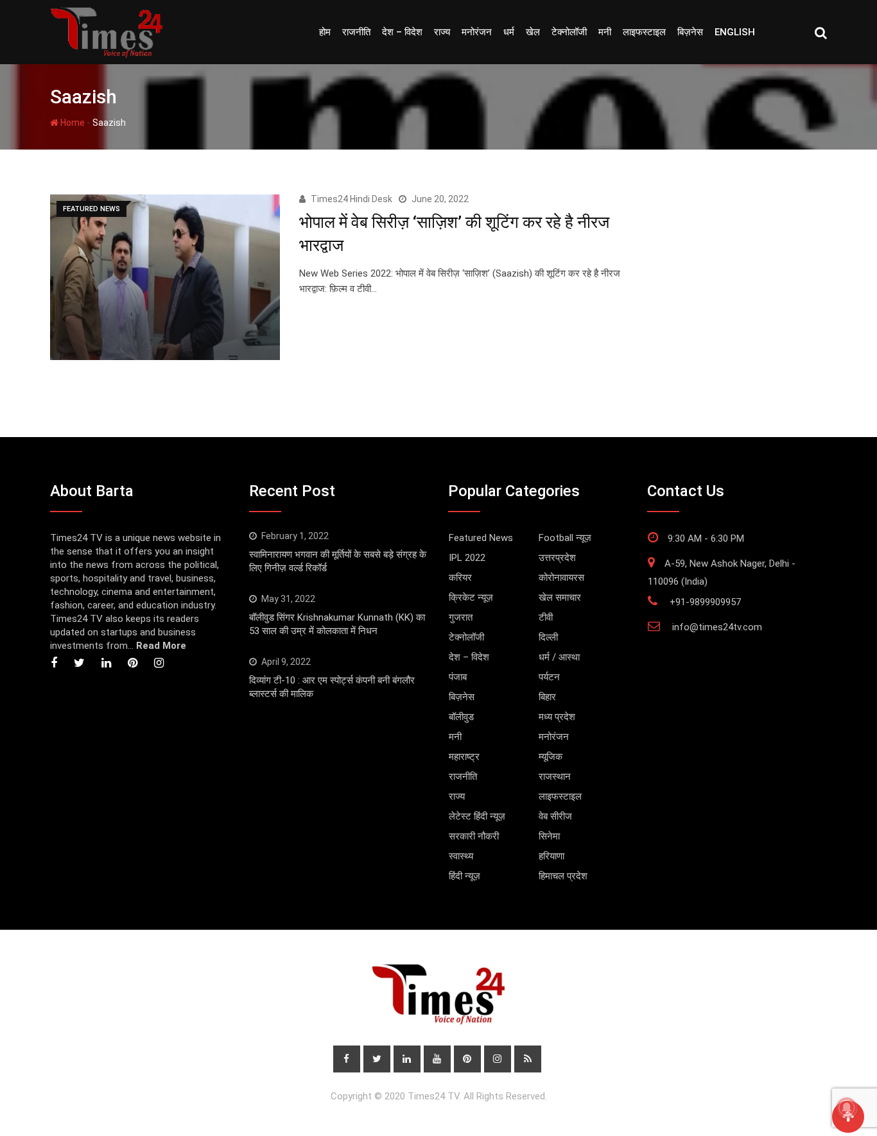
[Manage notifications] (847, 1107)
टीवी (546, 617)
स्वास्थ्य (461, 856)
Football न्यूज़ (565, 538)
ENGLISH (735, 32)
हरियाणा (551, 856)
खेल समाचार (560, 597)
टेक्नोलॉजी (569, 32)
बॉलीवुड (461, 717)
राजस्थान (555, 776)
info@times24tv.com (717, 627)
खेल (533, 32)
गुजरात (461, 617)
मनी (604, 32)
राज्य (442, 32)
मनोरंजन (477, 32)
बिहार (547, 697)
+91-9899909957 (705, 602)
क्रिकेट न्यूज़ (471, 597)
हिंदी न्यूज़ (464, 876)
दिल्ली (548, 637)
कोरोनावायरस (561, 577)
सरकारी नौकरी (474, 836)
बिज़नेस (690, 32)
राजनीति (356, 32)
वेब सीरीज (555, 816)
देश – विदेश (402, 32)
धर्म (508, 32)
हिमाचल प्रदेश (563, 876)
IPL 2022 (467, 558)
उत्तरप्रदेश (557, 558)
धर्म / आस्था (559, 657)
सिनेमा (549, 836)
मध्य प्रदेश (557, 717)
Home (71, 122)
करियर (460, 577)
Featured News (481, 538)
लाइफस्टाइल (644, 32)
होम (325, 32)
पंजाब (458, 677)
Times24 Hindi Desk (351, 199)
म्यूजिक (550, 756)
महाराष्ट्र (464, 756)
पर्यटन (549, 677)
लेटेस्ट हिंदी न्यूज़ (477, 816)
